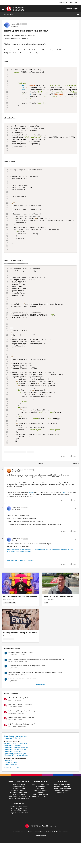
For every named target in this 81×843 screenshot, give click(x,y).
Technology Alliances (19, 809)
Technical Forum (8, 14)
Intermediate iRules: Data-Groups (20, 704)
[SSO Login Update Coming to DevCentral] (20, 619)
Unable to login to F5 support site (20, 653)
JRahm (19, 700)
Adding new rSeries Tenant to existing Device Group (26, 666)
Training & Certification (40, 797)
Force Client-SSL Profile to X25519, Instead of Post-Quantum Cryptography (35, 672)
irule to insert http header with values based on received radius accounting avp (36, 659)
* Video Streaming (10, 764)
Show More (41, 684)
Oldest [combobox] (76, 464)
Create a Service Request (62, 789)
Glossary (40, 789)
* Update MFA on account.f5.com (16, 755)
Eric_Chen (21, 713)
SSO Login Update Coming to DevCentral (20, 633)
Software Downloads (62, 791)
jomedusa (22, 668)
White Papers (40, 787)
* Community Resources (12, 751)
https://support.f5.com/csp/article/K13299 (21, 560)
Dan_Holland (22, 726)
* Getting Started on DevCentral (15, 744)
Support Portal (62, 793)
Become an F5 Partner (19, 811)
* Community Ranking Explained (15, 749)
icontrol (64, 492)
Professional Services (62, 787)
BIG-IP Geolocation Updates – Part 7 (21, 724)
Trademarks (16, 832)
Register (69, 9)
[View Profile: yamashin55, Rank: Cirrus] (7, 25)
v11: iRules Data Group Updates (19, 698)
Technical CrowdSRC (19, 791)
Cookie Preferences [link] (40, 835)
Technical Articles (18, 789)
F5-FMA (31, 492)
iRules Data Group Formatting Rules (21, 717)
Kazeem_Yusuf (23, 661)
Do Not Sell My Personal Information (57, 832)
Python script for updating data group (21, 711)
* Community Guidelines (12, 746)
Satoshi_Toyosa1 (17, 470)
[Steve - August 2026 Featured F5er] (60, 583)
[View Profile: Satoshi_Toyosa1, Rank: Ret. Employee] (9, 471)
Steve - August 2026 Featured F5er (58, 596)
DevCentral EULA (18, 795)
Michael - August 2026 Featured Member (20, 596)
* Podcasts (8, 760)
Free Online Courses (40, 795)
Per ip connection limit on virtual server (22, 679)
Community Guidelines (18, 793)
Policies (24, 832)
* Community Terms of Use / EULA (16, 747)
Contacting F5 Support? (12, 738)
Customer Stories (40, 791)
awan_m (21, 681)
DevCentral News (8, 600)
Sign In (76, 9)
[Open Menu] (77, 14)
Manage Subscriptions (62, 785)
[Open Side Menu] (3, 8)
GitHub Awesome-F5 (11, 768)
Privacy (30, 832)
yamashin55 (15, 24)
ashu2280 (21, 655)
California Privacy (39, 832)
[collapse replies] (2, 469)
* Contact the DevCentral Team (15, 753)
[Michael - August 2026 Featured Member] (20, 583)
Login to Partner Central (19, 813)
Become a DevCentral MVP (19, 799)
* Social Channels (10, 762)
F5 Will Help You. (15, 736)
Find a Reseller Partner (18, 807)
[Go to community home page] (15, 8)
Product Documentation (40, 785)
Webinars (40, 793)
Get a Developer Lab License (19, 797)
